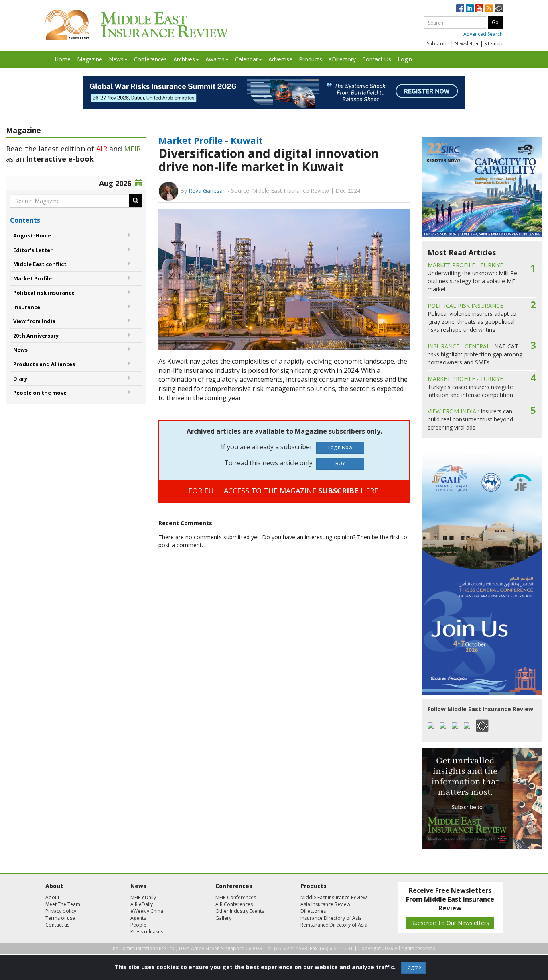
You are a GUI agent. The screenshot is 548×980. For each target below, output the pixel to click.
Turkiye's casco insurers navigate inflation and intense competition (470, 387)
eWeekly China (146, 911)
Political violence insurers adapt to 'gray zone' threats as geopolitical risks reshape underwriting (472, 317)
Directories (313, 911)
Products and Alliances (44, 364)
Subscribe (438, 43)
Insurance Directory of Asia (331, 918)
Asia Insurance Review (325, 904)
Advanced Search (483, 34)
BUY (340, 463)
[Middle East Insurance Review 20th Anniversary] (136, 25)
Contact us (57, 924)
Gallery (223, 918)
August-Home (32, 235)
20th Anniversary (36, 335)
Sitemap (493, 43)
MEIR (132, 148)
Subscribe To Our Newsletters (450, 923)
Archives (184, 59)
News (116, 59)
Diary (20, 378)
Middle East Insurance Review (333, 897)
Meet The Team (62, 904)
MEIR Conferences (235, 897)
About (52, 897)
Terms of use (60, 918)
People (138, 924)
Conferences (150, 59)
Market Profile (32, 278)
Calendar (246, 59)
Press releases (146, 931)
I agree (413, 967)
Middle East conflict (40, 264)
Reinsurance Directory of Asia (333, 924)
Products (310, 59)
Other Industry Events (239, 911)
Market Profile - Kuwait (210, 140)
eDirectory (342, 59)
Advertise (280, 59)
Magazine (89, 59)
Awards (215, 59)
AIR (101, 148)
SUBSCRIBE (338, 490)
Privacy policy (60, 911)
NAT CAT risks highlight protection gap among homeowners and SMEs (475, 354)
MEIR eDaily (143, 897)
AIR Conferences (234, 904)
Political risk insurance (44, 292)
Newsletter (467, 43)
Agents (138, 918)
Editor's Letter (33, 250)
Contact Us (376, 59)
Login (405, 59)
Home (63, 59)
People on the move (40, 392)
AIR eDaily (141, 904)
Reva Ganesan (207, 190)
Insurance (26, 307)
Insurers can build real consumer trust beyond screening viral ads (470, 419)
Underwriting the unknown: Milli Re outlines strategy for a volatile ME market (472, 277)
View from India (34, 321)
